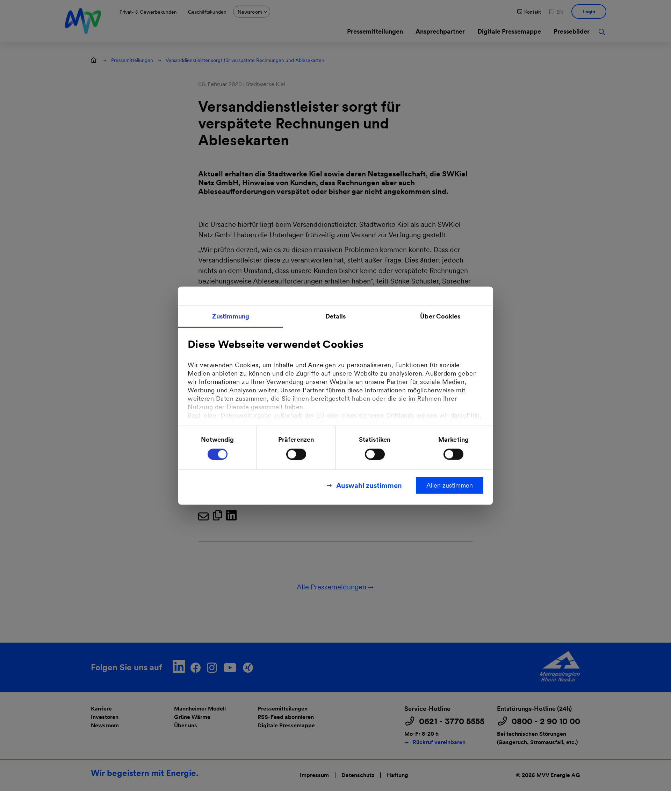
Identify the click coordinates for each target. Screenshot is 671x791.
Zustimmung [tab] (230, 316)
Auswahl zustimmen (369, 485)
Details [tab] (335, 316)
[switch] (296, 454)
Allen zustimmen (449, 485)
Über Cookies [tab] (440, 316)
